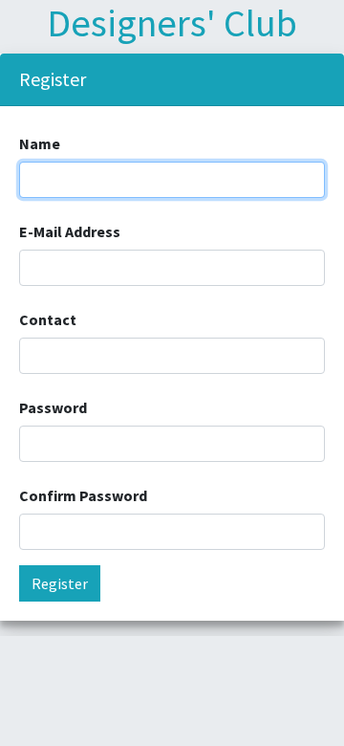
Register (60, 583)
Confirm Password (83, 495)
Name (39, 143)
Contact (47, 319)
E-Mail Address (69, 231)
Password (53, 407)
